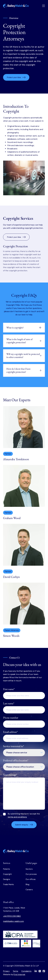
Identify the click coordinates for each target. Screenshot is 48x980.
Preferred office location (15, 760)
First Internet (19, 974)
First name (8, 689)
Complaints (26, 971)
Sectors (29, 869)
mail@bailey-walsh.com (13, 921)
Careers (29, 889)
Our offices (31, 879)
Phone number (10, 717)
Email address (10, 731)
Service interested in (13, 746)
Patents (6, 869)
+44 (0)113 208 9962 (12, 916)
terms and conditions (17, 817)
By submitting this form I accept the (24, 815)
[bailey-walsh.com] (16, 5)
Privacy (6, 971)
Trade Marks (8, 884)
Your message (10, 774)
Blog (27, 884)
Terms (15, 971)
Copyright (7, 874)
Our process (31, 874)
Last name (8, 703)
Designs (6, 879)
